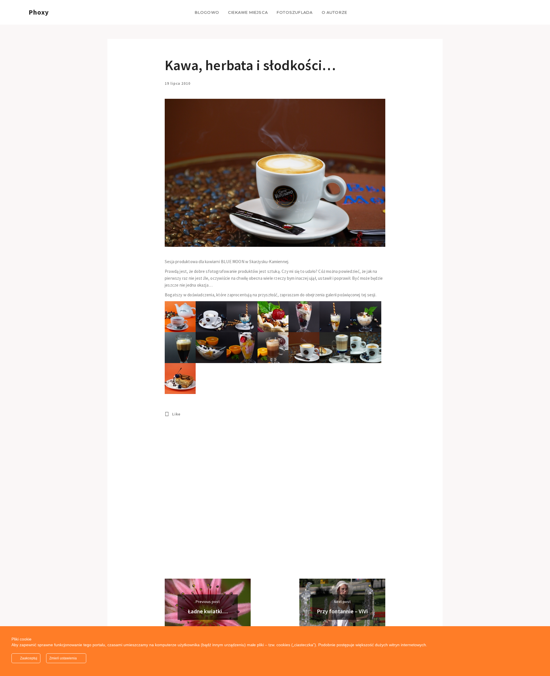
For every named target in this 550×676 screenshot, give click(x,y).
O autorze (334, 12)
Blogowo (207, 12)
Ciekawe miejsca (248, 12)
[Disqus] (275, 505)
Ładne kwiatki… (208, 611)
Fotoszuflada (295, 12)
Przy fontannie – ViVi (342, 611)
